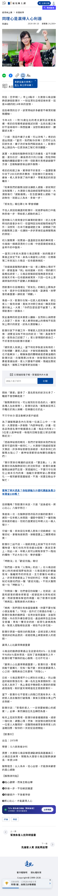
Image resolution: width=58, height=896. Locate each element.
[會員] (54, 3)
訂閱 (45, 381)
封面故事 (20, 12)
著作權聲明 (22, 872)
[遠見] (29, 865)
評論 (6, 819)
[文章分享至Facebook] (10, 75)
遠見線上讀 (7, 12)
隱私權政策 (36, 872)
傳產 (15, 819)
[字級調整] (28, 75)
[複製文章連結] (17, 75)
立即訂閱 (46, 3)
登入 (17, 85)
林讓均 (5, 23)
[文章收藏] (23, 75)
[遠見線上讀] (16, 3)
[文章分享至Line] (4, 75)
